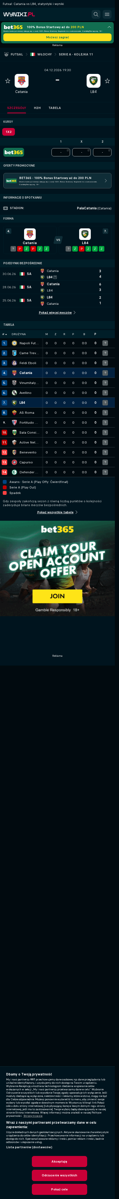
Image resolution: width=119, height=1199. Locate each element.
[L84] (14, 402)
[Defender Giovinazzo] (14, 472)
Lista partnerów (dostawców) (29, 1147)
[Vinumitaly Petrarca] (14, 383)
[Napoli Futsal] (14, 343)
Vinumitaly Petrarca (29, 383)
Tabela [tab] (54, 108)
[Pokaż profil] (21, 81)
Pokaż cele (59, 1189)
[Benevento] (14, 452)
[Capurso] (14, 462)
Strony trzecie (33, 1116)
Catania (21, 91)
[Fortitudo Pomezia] (14, 422)
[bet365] (13, 152)
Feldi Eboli (27, 363)
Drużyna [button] (19, 334)
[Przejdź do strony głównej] (27, 14)
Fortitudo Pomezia (29, 422)
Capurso (26, 462)
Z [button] (55, 334)
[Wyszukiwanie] (96, 14)
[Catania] (14, 373)
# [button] (3, 334)
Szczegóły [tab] (16, 108)
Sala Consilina (29, 432)
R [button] (64, 334)
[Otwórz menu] (107, 14)
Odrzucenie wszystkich (59, 1175)
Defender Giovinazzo (29, 472)
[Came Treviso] (14, 353)
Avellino (25, 393)
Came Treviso (29, 353)
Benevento (28, 452)
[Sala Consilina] (14, 432)
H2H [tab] (37, 108)
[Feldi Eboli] (14, 363)
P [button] (73, 334)
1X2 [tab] (9, 132)
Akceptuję (59, 1161)
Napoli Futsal (29, 343)
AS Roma (26, 412)
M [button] (46, 334)
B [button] (84, 334)
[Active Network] (14, 442)
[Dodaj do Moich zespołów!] (7, 80)
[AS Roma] (14, 412)
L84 (93, 91)
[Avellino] (14, 393)
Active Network (29, 442)
